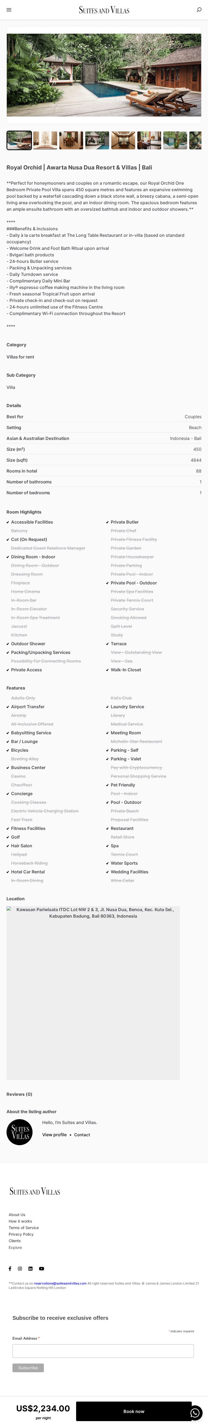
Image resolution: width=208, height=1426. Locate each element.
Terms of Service (24, 1227)
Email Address (26, 1338)
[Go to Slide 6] (149, 140)
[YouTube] (41, 1268)
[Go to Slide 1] (19, 140)
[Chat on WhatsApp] (195, 1413)
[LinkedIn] (30, 1268)
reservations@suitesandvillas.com (60, 1283)
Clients (15, 1240)
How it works (20, 1221)
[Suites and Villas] (19, 1132)
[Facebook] (12, 1268)
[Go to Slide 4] (97, 140)
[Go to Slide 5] (123, 140)
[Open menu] (9, 10)
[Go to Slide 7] (175, 140)
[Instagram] (20, 1268)
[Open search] (199, 10)
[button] (104, 75)
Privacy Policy (21, 1234)
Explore (15, 1247)
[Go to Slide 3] (71, 140)
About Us (17, 1214)
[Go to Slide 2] (45, 140)
